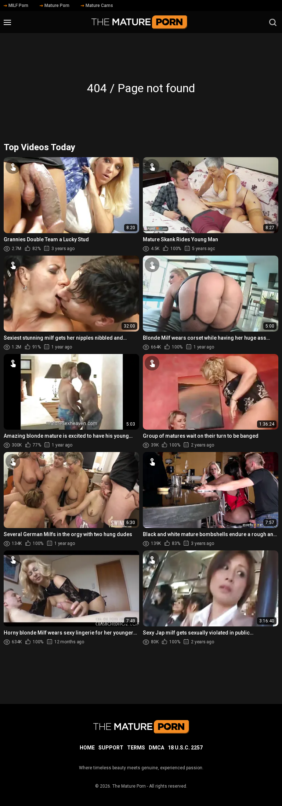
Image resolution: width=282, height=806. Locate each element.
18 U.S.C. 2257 (185, 748)
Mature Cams (99, 5)
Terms (136, 748)
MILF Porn (18, 5)
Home (87, 748)
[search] (272, 22)
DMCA (156, 748)
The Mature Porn (129, 786)
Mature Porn (56, 5)
